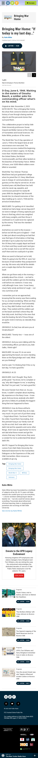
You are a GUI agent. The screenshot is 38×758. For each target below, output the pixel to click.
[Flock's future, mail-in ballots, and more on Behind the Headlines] (8, 593)
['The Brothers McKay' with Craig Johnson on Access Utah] (8, 612)
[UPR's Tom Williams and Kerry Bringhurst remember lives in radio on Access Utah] (8, 651)
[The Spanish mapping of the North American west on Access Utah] (8, 632)
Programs (19, 589)
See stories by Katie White (12, 511)
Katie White (8, 37)
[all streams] (35, 755)
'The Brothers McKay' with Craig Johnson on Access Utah (25, 614)
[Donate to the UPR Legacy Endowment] (19, 535)
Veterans (11, 477)
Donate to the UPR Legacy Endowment (19, 553)
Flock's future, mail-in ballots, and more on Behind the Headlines (26, 595)
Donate (31, 3)
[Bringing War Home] (8, 17)
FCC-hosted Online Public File (13, 712)
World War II (13, 473)
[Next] (34, 75)
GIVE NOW (19, 575)
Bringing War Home (21, 17)
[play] (3, 755)
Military (24, 473)
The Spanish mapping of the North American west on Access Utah (26, 633)
